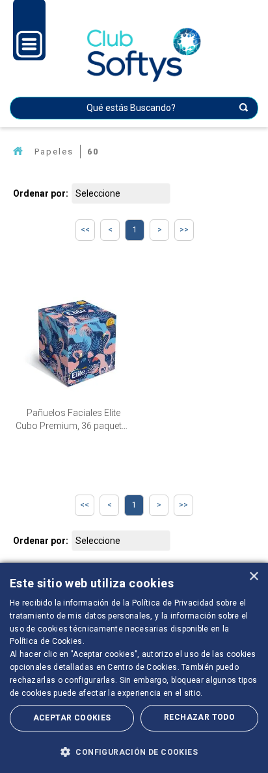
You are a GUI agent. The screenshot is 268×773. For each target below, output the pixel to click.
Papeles (54, 151)
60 (93, 151)
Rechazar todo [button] (199, 717)
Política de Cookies (46, 641)
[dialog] (134, 668)
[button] (134, 751)
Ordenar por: (40, 193)
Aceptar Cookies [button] (72, 717)
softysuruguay (18, 151)
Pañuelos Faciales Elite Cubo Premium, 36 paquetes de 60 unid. (73, 420)
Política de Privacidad (173, 602)
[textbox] (134, 108)
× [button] (253, 577)
